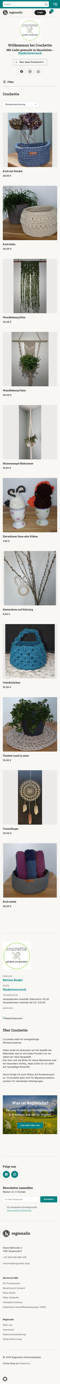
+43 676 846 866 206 (15, 1257)
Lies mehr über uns (30, 1125)
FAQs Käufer (9, 1292)
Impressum (8, 1329)
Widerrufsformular (12, 1339)
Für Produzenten (11, 1283)
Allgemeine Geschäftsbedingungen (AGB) (24, 1307)
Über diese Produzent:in (31, 62)
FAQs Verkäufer (11, 1297)
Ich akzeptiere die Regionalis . (22, 1209)
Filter (11, 81)
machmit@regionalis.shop (16, 1263)
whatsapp (38, 71)
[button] (5, 1379)
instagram (30, 71)
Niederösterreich (30, 53)
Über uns (7, 1324)
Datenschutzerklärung (14, 1334)
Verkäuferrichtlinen (12, 1302)
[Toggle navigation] (54, 4)
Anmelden (49, 1199)
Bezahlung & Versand (14, 1288)
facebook (21, 71)
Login (40, 12)
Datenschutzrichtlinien (19, 1210)
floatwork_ (25, 1363)
